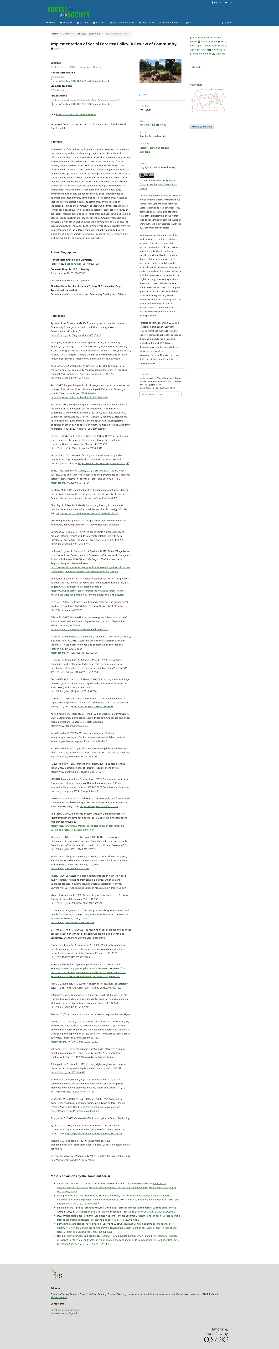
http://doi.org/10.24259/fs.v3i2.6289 (70, 543)
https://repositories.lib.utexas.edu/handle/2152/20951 (88, 498)
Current (83, 22)
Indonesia (145, 151)
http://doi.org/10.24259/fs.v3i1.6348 (80, 672)
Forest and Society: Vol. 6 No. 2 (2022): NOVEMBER (84, 1243)
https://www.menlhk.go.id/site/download (98, 358)
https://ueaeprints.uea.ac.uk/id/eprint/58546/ (102, 887)
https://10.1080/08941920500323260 (70, 957)
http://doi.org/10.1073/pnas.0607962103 (72, 922)
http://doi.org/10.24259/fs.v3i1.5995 (93, 706)
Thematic (146, 22)
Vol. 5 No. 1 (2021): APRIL (88, 33)
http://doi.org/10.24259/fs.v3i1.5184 (70, 482)
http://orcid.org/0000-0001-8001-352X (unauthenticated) (82, 80)
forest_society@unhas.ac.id (65, 1309)
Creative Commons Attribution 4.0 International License (158, 184)
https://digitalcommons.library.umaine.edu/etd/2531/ (79, 629)
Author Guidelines (202, 37)
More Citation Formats (153, 394)
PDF (145, 94)
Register (217, 2)
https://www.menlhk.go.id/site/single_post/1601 (76, 771)
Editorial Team (209, 41)
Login (230, 2)
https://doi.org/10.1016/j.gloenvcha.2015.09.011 (76, 448)
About (66, 22)
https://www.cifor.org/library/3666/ (69, 725)
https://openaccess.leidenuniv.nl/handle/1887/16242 (93, 1133)
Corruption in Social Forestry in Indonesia (99, 1211)
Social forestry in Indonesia (154, 147)
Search (190, 22)
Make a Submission (202, 126)
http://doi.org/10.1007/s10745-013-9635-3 (73, 849)
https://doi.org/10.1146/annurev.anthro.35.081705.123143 (87, 513)
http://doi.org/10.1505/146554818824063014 (74, 652)
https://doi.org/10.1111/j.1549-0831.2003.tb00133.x (94, 987)
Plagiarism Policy (202, 53)
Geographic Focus (122, 22)
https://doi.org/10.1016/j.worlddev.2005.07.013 (76, 335)
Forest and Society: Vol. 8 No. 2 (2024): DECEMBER (149, 1211)
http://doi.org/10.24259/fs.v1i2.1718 (70, 1007)
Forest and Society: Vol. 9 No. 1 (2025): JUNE (89, 1231)
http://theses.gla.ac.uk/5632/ (66, 609)
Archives (100, 22)
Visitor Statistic (59, 1297)
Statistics (220, 53)
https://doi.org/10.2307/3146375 (68, 1072)
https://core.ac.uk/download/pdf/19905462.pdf (103, 463)
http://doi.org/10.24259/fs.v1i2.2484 (70, 868)
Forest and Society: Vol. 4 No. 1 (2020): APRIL (115, 1219)
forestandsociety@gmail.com (66, 1313)
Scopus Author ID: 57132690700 (68, 273)
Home (51, 22)
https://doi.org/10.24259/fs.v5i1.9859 (76, 114)
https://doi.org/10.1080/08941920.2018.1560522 (76, 903)
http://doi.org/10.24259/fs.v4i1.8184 (75, 1091)
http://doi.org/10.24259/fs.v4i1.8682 (70, 377)
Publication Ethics (214, 45)
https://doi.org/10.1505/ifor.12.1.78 (99, 806)
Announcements (170, 22)
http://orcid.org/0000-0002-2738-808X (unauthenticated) (82, 103)
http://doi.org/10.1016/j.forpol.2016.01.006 (74, 691)
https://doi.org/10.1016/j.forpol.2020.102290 (74, 1041)
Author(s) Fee (218, 49)
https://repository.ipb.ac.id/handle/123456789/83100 (79, 397)
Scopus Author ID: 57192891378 (82, 263)
